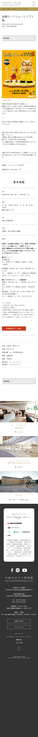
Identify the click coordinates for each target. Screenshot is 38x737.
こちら (26, 104)
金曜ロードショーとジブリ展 (12, 165)
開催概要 (6, 38)
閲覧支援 (19, 640)
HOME (3, 9)
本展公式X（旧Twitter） (10, 169)
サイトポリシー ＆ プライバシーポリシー (19, 637)
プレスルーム (19, 627)
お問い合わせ (19, 621)
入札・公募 (19, 642)
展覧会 (9, 9)
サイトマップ (19, 634)
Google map (24, 500)
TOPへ (19, 650)
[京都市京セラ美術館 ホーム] (11, 4)
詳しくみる (18, 432)
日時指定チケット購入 (13, 328)
